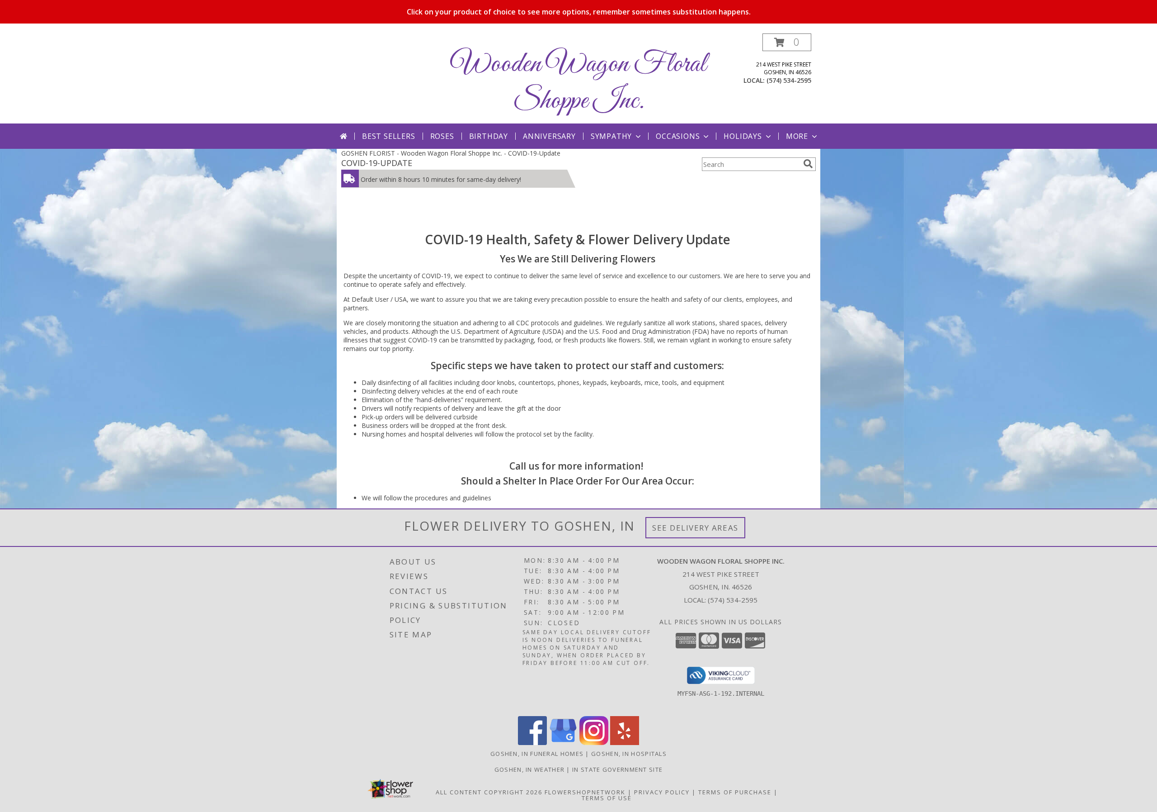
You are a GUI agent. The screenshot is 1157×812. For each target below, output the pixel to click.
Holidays (743, 136)
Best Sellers (388, 136)
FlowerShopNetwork (585, 792)
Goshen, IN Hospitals (629, 754)
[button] (786, 42)
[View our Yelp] (624, 742)
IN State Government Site (617, 769)
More (797, 136)
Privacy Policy (662, 792)
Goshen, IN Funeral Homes (536, 754)
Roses (442, 136)
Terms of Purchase (734, 792)
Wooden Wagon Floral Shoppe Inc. (578, 82)
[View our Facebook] (532, 742)
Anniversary (549, 136)
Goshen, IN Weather (529, 769)
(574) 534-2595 (789, 80)
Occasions (678, 136)
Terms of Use (607, 798)
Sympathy (611, 136)
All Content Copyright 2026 (489, 792)
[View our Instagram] (593, 742)
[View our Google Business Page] (563, 742)
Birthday (488, 136)
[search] (808, 164)
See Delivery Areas (695, 527)
